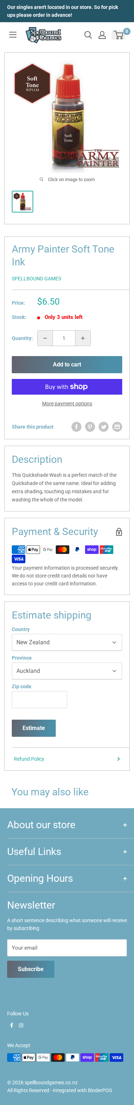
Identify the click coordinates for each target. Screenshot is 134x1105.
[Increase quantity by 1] (82, 338)
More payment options (67, 403)
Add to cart (67, 364)
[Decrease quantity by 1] (45, 338)
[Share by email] (117, 427)
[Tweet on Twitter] (104, 427)
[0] (118, 35)
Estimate (34, 728)
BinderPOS (100, 1090)
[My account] (102, 35)
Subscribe (31, 969)
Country (21, 629)
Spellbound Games (36, 278)
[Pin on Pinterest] (90, 427)
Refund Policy (29, 759)
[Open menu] (13, 34)
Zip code (21, 686)
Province (22, 657)
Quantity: (22, 338)
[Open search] (88, 35)
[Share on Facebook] (76, 427)
